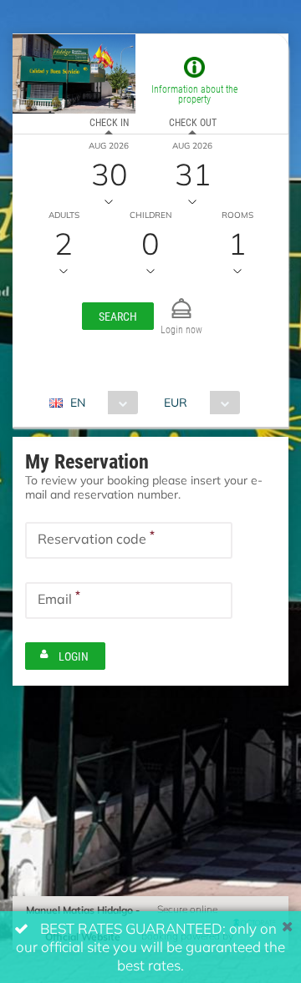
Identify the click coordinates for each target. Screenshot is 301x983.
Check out (193, 122)
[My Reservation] (181, 301)
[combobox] (100, 402)
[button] (118, 316)
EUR (175, 402)
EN (77, 402)
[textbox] (128, 540)
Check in (109, 122)
